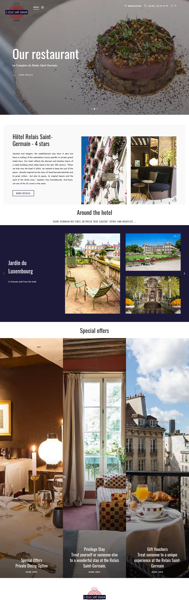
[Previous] (4, 273)
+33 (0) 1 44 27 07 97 (157, 6)
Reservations (134, 6)
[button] (23, 193)
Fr (176, 6)
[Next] (185, 273)
